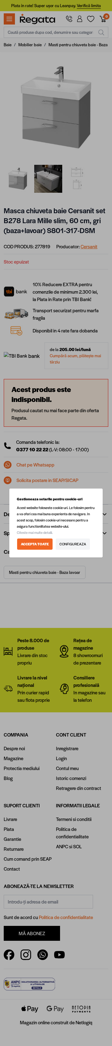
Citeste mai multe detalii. (35, 532)
